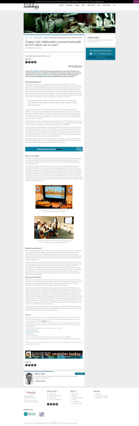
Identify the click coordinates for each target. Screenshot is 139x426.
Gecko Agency (73, 423)
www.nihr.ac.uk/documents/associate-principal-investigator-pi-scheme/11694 (32, 331)
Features (61, 5)
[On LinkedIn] (32, 62)
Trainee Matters (38, 37)
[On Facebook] (26, 62)
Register (74, 396)
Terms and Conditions (55, 399)
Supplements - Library (102, 397)
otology (38, 74)
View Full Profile (40, 381)
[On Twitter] (29, 62)
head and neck (45, 74)
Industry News (91, 5)
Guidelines (98, 394)
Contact (74, 399)
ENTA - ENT (47, 56)
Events (83, 5)
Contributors (75, 401)
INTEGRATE (35, 71)
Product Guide (106, 5)
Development (69, 5)
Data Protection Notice (55, 396)
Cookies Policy (99, 1)
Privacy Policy (52, 397)
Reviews (77, 5)
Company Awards (77, 403)
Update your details (77, 397)
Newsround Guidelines (102, 396)
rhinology (54, 74)
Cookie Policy (52, 394)
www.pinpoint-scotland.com (31, 402)
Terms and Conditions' (105, 53)
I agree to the (102, 53)
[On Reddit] (35, 62)
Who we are (75, 394)
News (98, 5)
